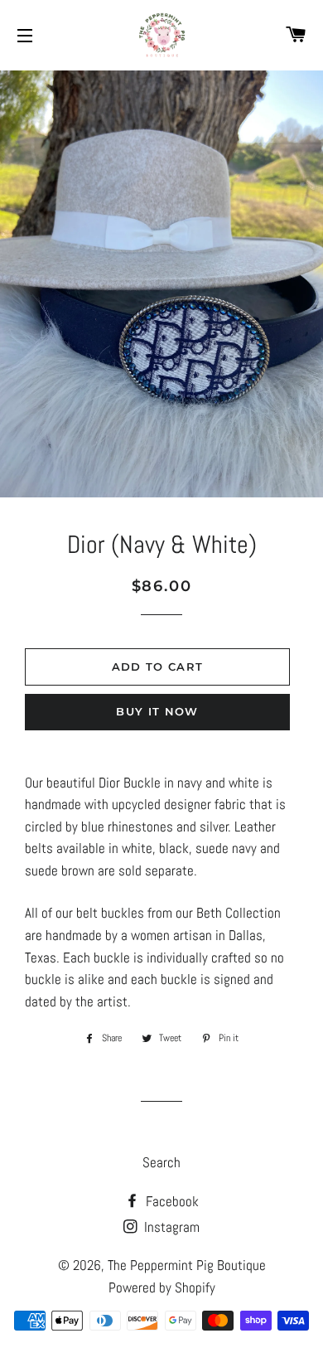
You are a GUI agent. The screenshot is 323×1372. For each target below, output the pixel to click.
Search (161, 1162)
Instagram (170, 1227)
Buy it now (157, 711)
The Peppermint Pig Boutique (187, 1265)
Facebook (170, 1201)
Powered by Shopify (161, 1287)
